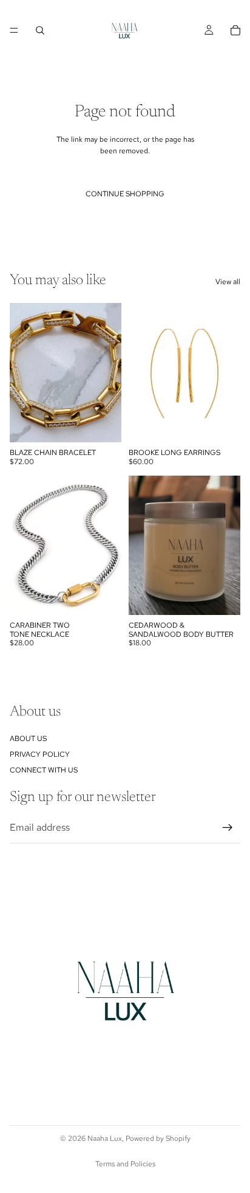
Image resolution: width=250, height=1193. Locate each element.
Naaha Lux (104, 1138)
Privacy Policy (40, 754)
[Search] (40, 30)
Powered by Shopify (158, 1138)
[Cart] (235, 30)
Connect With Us (44, 771)
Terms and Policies (125, 1164)
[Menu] (14, 30)
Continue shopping (125, 194)
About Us (28, 738)
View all (227, 282)
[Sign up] (227, 827)
